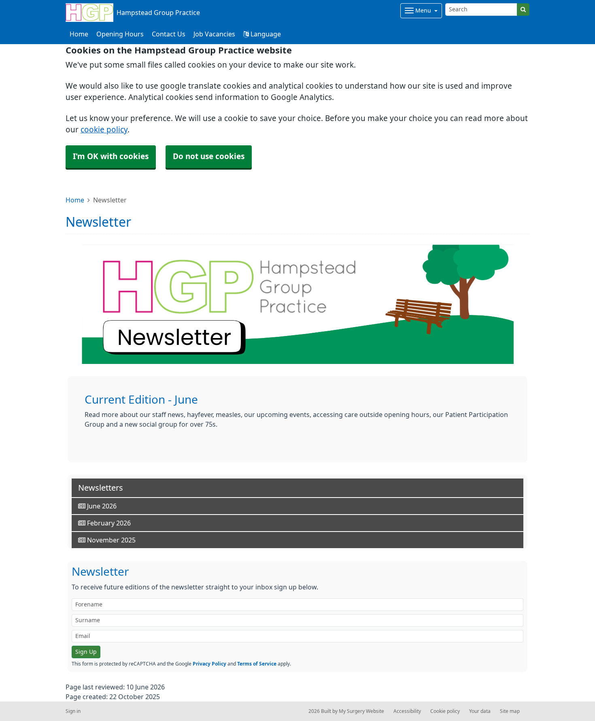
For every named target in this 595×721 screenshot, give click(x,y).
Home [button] (79, 34)
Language (265, 34)
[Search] (523, 9)
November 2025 (110, 540)
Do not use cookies (208, 156)
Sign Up (86, 652)
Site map (510, 711)
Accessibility (407, 711)
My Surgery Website (361, 711)
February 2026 (108, 523)
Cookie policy (445, 711)
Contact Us (168, 34)
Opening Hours (120, 34)
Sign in (73, 711)
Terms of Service (256, 663)
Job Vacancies (214, 34)
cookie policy (104, 130)
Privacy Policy (209, 663)
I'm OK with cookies (111, 156)
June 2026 (101, 506)
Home (75, 200)
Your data (480, 711)
